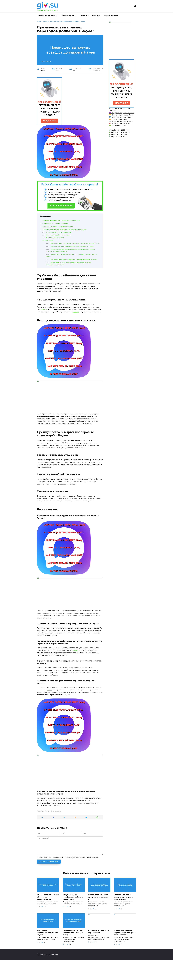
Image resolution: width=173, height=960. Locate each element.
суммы (76, 650)
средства (44, 309)
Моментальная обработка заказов (58, 235)
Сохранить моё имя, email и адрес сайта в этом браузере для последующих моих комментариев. (68, 857)
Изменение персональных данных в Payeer (47, 932)
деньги (76, 312)
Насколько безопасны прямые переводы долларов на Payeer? (72, 246)
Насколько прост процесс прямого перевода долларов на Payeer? (74, 259)
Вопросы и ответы (110, 15)
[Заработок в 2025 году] (119, 130)
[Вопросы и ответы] (117, 136)
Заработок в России (69, 15)
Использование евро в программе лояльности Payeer (98, 897)
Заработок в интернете (46, 15)
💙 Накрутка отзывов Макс (120, 117)
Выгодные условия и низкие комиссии (57, 226)
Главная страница (43, 21)
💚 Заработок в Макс (117, 126)
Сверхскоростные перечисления (55, 224)
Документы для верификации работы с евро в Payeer (73, 897)
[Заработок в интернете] (119, 132)
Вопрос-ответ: (47, 240)
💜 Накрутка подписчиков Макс (121, 113)
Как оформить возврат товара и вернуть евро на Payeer (73, 932)
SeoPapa (83, 15)
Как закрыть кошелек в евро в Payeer (98, 931)
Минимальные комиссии (55, 237)
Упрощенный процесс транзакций (58, 232)
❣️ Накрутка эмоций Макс (119, 123)
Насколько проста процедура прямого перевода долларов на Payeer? (75, 243)
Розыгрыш (96, 15)
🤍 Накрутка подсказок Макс (120, 121)
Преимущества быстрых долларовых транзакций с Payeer (64, 230)
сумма (49, 690)
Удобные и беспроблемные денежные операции (61, 220)
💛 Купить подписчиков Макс (120, 115)
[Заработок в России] (118, 134)
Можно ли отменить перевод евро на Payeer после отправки (124, 932)
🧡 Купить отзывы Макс (118, 119)
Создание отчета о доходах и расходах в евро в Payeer (123, 897)
